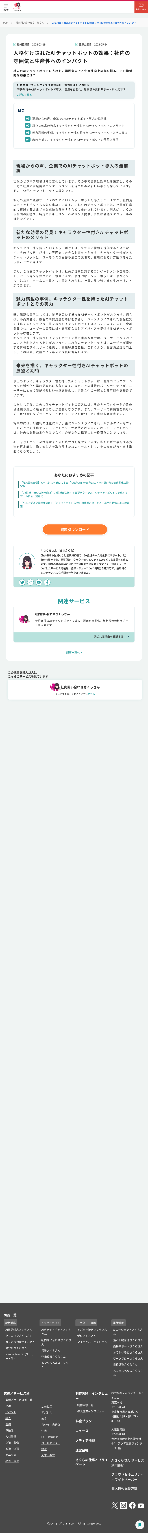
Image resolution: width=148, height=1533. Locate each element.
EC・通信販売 (49, 1437)
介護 (8, 1406)
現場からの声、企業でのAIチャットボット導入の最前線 (69, 118)
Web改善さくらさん (53, 1356)
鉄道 (44, 1449)
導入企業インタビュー (90, 1411)
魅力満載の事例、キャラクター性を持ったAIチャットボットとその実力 (79, 132)
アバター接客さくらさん (92, 1329)
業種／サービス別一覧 (18, 1400)
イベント (10, 1412)
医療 (8, 1424)
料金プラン (83, 1421)
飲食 (44, 1418)
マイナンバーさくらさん (92, 1342)
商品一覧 (10, 1315)
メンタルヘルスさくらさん (56, 1365)
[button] (6, 7)
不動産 (9, 1430)
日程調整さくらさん (125, 1364)
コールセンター (50, 1443)
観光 (8, 1418)
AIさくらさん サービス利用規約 (127, 1463)
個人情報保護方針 (124, 1488)
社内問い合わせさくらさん (30, 22)
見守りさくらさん (16, 1348)
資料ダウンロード (74, 529)
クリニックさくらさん (18, 1336)
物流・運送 (12, 1461)
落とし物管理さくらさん (128, 1340)
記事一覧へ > (74, 652)
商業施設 (10, 1455)
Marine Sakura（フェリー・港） (19, 1356)
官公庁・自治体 (50, 1424)
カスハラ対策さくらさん (20, 1342)
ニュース (81, 1430)
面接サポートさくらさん (128, 1346)
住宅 (44, 1431)
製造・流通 (12, 1449)
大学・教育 (48, 1455)
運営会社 (81, 1450)
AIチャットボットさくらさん (56, 1332)
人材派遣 (10, 1436)
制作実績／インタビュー (91, 1396)
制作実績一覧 (85, 1405)
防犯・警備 (12, 1442)
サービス (46, 1406)
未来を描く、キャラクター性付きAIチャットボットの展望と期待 (75, 139)
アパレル (46, 1412)
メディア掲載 (85, 1440)
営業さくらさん (50, 1350)
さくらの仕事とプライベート (91, 1462)
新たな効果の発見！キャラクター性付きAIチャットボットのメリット (78, 125)
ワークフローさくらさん (128, 1358)
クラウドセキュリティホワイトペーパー (127, 1477)
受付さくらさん (86, 1336)
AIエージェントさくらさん (128, 1332)
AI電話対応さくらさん (18, 1329)
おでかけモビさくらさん (128, 1352)
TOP (5, 22)
